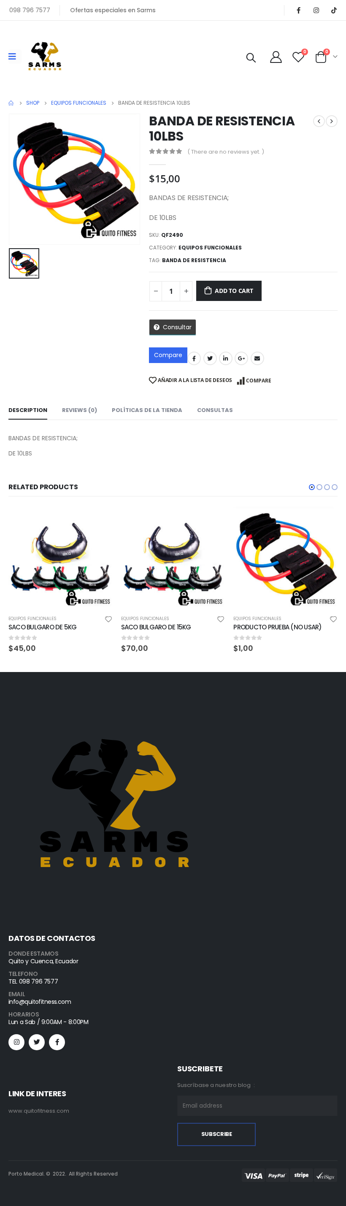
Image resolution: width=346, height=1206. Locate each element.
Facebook (194, 358)
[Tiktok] (333, 10)
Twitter (210, 358)
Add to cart (234, 291)
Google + (241, 358)
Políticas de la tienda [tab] (147, 410)
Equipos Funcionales (210, 247)
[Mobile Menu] (15, 56)
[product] (60, 559)
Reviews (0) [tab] (79, 410)
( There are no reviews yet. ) (225, 152)
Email (257, 358)
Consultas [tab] (215, 410)
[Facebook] (298, 10)
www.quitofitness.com (38, 1111)
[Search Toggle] (251, 57)
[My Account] (276, 56)
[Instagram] (316, 10)
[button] (312, 487)
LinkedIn (225, 358)
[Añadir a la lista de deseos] (108, 618)
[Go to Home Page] (11, 103)
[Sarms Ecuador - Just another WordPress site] (45, 56)
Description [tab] (27, 410)
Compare (168, 355)
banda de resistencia (194, 260)
